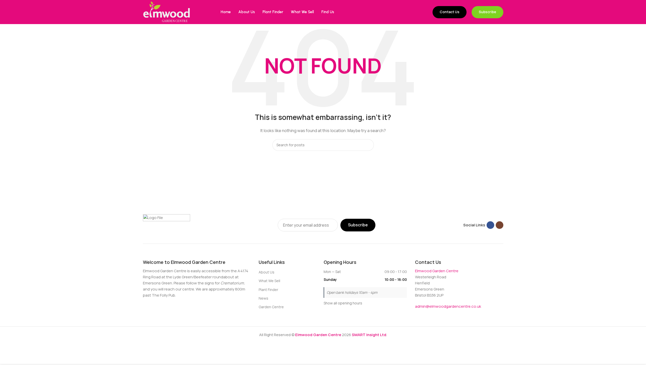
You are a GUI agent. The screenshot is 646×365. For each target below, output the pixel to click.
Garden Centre (271, 306)
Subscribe (487, 11)
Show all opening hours (343, 303)
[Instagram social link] (499, 225)
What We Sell (269, 280)
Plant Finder (268, 289)
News (263, 298)
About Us (266, 272)
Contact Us (449, 11)
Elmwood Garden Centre (436, 270)
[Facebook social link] (490, 225)
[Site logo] (166, 11)
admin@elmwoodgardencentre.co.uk (448, 306)
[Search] (368, 145)
